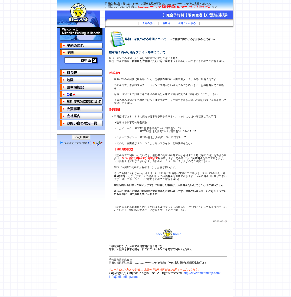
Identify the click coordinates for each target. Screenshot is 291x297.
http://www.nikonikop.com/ (201, 273)
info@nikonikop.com (123, 276)
